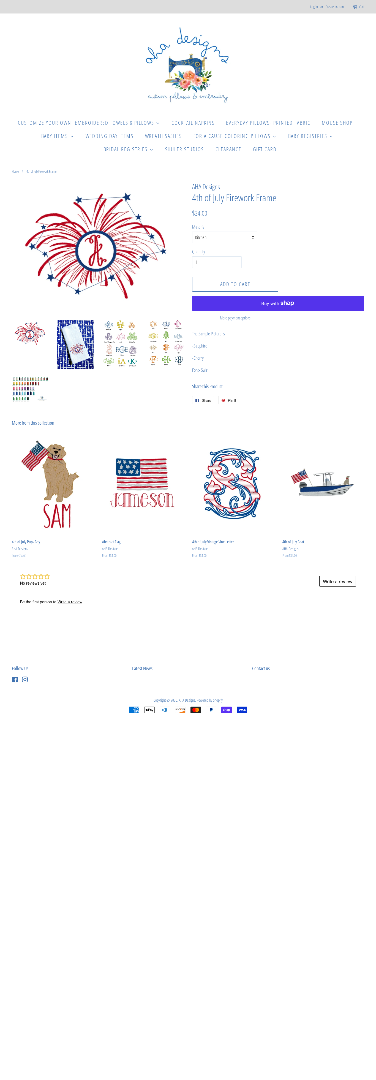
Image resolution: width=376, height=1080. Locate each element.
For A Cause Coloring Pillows (233, 136)
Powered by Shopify (210, 700)
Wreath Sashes (163, 136)
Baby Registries (308, 136)
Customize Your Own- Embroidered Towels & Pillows (87, 122)
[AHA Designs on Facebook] (15, 680)
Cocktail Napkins (193, 122)
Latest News (142, 668)
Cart (361, 6)
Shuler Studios (184, 149)
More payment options (235, 318)
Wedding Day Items (110, 136)
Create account (335, 6)
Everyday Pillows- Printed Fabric (268, 122)
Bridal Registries (126, 149)
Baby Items (55, 136)
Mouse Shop (337, 122)
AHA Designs (187, 700)
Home (15, 171)
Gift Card (265, 149)
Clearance (229, 149)
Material (198, 227)
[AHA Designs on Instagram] (25, 680)
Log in (314, 6)
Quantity (198, 251)
